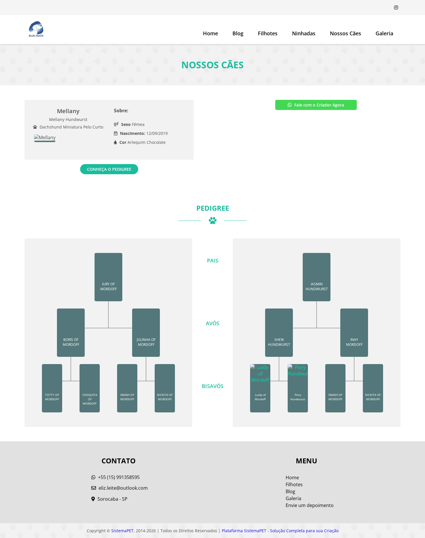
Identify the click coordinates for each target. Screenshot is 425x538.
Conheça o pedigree (109, 169)
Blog (237, 33)
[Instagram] (396, 7)
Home (210, 33)
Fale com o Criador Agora (318, 105)
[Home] (36, 29)
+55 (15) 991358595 (118, 477)
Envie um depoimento (310, 505)
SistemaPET (122, 530)
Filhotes (268, 33)
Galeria (293, 498)
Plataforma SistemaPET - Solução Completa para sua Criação (280, 530)
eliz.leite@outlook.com (123, 488)
